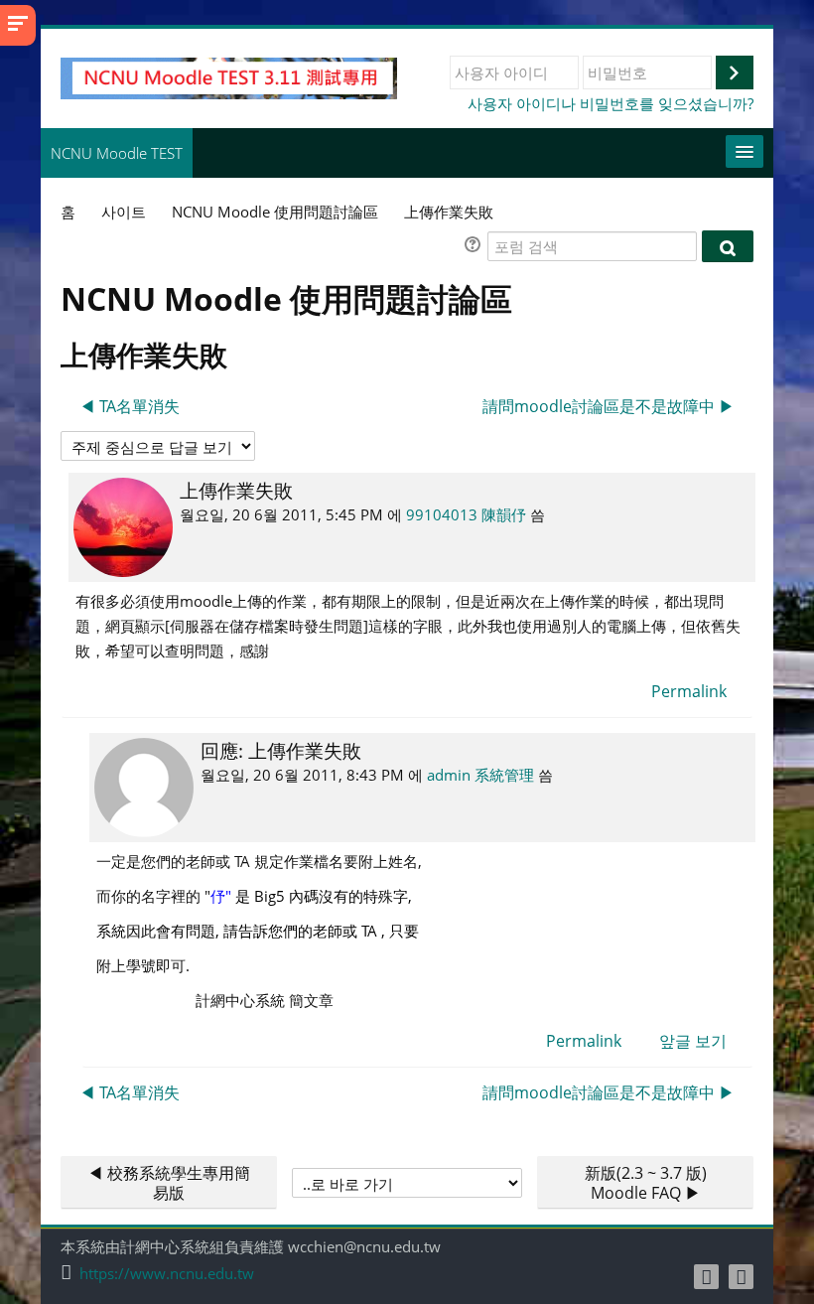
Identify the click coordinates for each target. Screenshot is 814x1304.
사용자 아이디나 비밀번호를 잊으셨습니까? (610, 103)
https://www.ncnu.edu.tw (166, 1273)
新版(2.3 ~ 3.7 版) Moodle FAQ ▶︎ (646, 1183)
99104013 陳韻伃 (466, 514)
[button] (475, 246)
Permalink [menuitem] (689, 691)
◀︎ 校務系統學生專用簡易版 (168, 1183)
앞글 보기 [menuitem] (693, 1041)
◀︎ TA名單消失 (129, 406)
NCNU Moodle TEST (117, 153)
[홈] (229, 76)
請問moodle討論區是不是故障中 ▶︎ (608, 406)
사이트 (123, 211)
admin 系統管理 (480, 775)
